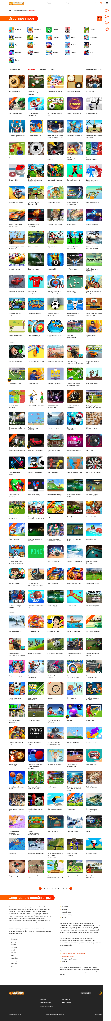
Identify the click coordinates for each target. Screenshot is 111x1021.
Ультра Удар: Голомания (71, 803)
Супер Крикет (33, 383)
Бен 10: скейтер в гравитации (15, 721)
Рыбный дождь (91, 787)
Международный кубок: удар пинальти (93, 406)
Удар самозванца (34, 494)
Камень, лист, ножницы (13, 406)
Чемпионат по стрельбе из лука (73, 676)
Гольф (92, 29)
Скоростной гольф (92, 583)
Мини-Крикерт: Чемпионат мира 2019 (36, 517)
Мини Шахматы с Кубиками (73, 400)
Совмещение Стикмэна (71, 428)
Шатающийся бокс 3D (36, 361)
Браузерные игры (20, 10)
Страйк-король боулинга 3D (72, 765)
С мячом (18, 29)
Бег (35, 45)
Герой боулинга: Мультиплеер (53, 406)
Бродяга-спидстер (34, 653)
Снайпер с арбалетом (55, 361)
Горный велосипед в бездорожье (73, 953)
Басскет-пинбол (91, 765)
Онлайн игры (66, 999)
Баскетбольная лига (74, 576)
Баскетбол (37, 29)
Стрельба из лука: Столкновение (53, 451)
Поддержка (98, 1014)
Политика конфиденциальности (55, 1014)
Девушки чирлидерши (16, 676)
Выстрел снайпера (15, 361)
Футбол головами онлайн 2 (15, 699)
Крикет (17, 45)
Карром (50, 698)
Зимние (36, 52)
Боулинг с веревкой (54, 383)
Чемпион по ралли (93, 606)
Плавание (12, 853)
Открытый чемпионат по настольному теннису (35, 766)
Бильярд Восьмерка (74, 450)
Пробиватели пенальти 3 (13, 517)
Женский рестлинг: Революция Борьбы (54, 540)
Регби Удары (51, 787)
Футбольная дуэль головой (92, 699)
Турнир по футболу (74, 876)
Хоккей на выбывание (36, 853)
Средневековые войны (14, 473)
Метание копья (91, 853)
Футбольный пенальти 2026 (16, 736)
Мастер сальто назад (54, 809)
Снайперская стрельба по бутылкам (75, 362)
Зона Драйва (71, 517)
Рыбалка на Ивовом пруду (74, 495)
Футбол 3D (90, 720)
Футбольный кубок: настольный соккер (73, 384)
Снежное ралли (72, 831)
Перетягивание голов (74, 472)
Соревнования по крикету (92, 654)
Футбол (55, 29)
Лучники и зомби (92, 383)
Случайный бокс (53, 631)
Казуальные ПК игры (46, 1006)
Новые (54, 70)
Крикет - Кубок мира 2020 (74, 540)
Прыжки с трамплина (74, 561)
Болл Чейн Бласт (34, 624)
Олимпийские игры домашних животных (16, 562)
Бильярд (18, 52)
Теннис (36, 37)
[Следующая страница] (70, 888)
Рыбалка (56, 37)
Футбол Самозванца (35, 472)
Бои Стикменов (52, 472)
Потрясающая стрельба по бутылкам (17, 654)
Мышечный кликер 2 (54, 765)
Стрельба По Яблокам (36, 406)
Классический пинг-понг (35, 743)
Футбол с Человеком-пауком (55, 676)
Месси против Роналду (72, 854)
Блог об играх (66, 1003)
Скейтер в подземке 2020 (74, 654)
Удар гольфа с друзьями (33, 699)
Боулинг (55, 45)
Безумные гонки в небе (92, 362)
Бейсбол (74, 45)
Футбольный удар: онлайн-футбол (34, 787)
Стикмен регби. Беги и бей (17, 428)
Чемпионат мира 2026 (17, 443)
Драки (92, 45)
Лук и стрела (71, 698)
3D (72, 29)
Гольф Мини (71, 606)
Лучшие (43, 70)
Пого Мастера (14, 532)
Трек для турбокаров (35, 448)
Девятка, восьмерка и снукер (35, 540)
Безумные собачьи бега (34, 876)
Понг (29, 561)
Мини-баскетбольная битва (16, 787)
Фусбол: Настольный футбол (35, 810)
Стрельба (18, 37)
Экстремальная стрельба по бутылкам (55, 876)
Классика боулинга (54, 561)
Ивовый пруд (52, 606)
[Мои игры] (95, 3)
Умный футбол (14, 765)
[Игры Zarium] (16, 2)
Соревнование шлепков (14, 495)
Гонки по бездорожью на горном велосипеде (55, 855)
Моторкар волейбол (93, 624)
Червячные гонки (53, 510)
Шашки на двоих (92, 428)
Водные (55, 52)
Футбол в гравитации (54, 494)
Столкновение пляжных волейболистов (14, 833)
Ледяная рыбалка (15, 631)
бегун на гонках (91, 742)
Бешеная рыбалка (73, 631)
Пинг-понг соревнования (91, 451)
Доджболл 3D (91, 539)
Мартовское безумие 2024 (16, 810)
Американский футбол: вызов (91, 676)
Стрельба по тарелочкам (90, 876)
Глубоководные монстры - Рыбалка (93, 810)
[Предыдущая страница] (40, 888)
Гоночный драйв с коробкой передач (53, 743)
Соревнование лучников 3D (33, 676)
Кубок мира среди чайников (53, 721)
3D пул (69, 718)
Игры (10, 10)
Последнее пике (34, 720)
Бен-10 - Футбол (14, 583)
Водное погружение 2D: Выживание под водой (74, 788)
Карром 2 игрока (15, 876)
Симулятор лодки (53, 428)
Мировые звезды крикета (15, 606)
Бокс (91, 52)
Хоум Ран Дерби (92, 494)
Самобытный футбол (55, 653)
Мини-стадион (52, 576)
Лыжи (73, 37)
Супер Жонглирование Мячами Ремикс (33, 833)
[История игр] (101, 3)
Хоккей (73, 52)
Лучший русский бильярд (92, 562)
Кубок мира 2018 (15, 381)
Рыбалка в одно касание (33, 428)
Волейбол (93, 37)
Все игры (43, 999)
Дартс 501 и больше (93, 472)
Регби (17, 60)
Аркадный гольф (73, 742)
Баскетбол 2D (91, 517)
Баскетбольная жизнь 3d (35, 606)
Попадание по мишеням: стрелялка (35, 584)
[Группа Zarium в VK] (100, 993)
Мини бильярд (52, 831)
